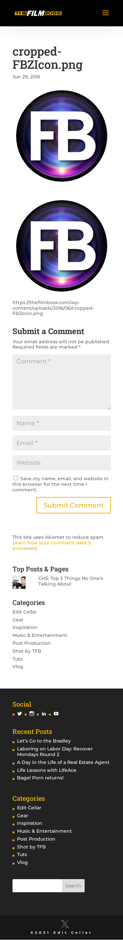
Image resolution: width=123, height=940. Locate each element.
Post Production (31, 643)
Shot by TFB (26, 651)
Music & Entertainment (39, 635)
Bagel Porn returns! (40, 778)
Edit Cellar (24, 612)
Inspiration (25, 627)
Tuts (17, 659)
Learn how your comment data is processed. (51, 545)
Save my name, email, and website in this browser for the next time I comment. (60, 484)
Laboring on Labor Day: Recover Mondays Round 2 (55, 751)
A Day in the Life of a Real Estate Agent (63, 762)
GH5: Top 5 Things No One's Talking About (70, 581)
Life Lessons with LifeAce (46, 770)
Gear (18, 620)
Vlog (17, 666)
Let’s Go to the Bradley (44, 741)
